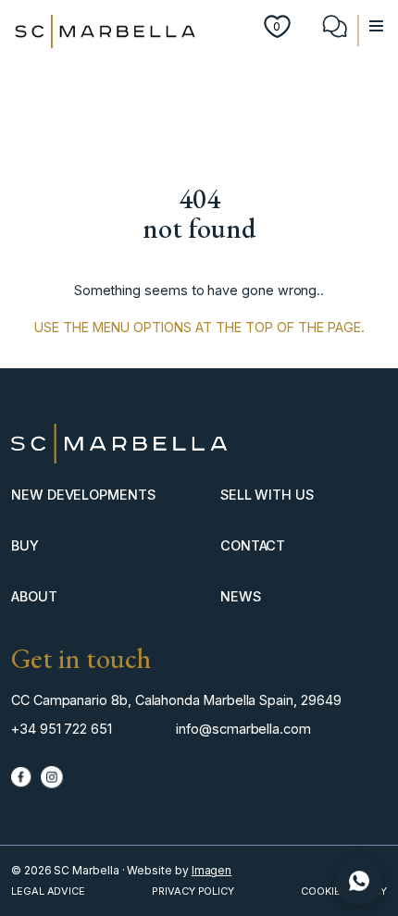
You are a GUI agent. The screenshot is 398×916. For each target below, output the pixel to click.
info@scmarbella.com (243, 729)
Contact (253, 545)
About (34, 596)
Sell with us (267, 494)
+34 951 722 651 (61, 729)
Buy (25, 545)
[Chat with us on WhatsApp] (359, 881)
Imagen (212, 870)
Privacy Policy (193, 891)
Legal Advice (48, 891)
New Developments (83, 494)
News (240, 596)
